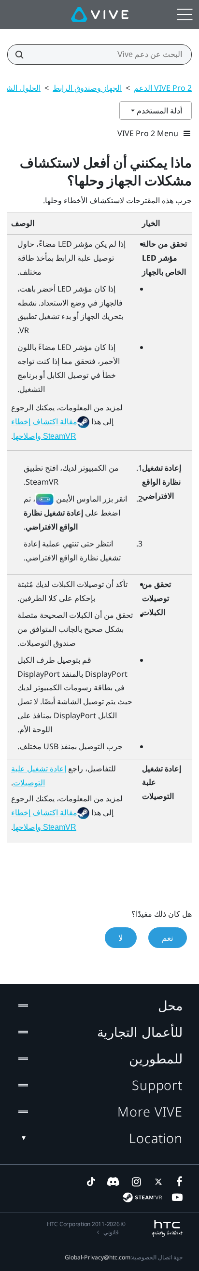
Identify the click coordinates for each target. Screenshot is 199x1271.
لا (120, 937)
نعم (167, 937)
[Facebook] (177, 1181)
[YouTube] (177, 1197)
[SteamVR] (142, 1197)
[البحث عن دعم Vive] (22, 54)
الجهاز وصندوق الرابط (87, 88)
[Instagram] (135, 1181)
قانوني (111, 1232)
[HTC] (167, 1228)
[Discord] (113, 1181)
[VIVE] (99, 14)
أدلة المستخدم (158, 110)
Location (156, 1138)
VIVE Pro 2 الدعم (163, 88)
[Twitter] (156, 1181)
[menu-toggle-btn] (184, 14)
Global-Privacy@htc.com (97, 1257)
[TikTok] (90, 1181)
